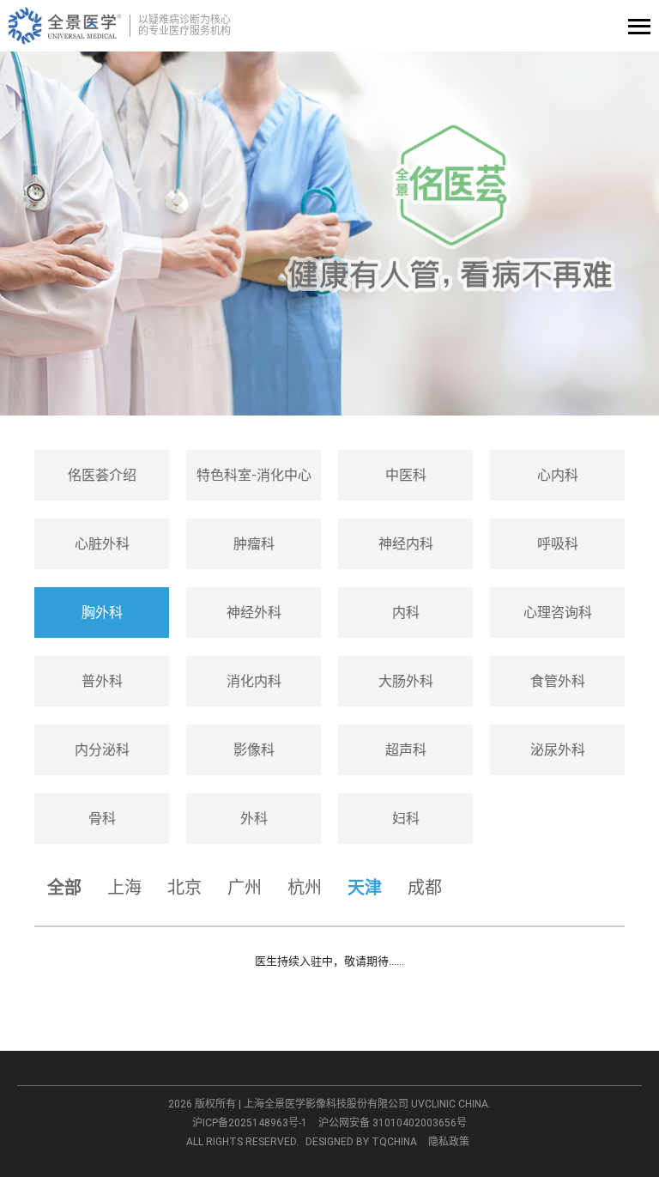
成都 (425, 887)
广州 (244, 887)
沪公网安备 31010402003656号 (392, 1123)
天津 (365, 887)
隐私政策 (448, 1142)
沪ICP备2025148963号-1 (249, 1123)
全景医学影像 (65, 26)
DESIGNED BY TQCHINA (361, 1142)
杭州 (304, 887)
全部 (64, 887)
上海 (124, 887)
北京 (184, 887)
